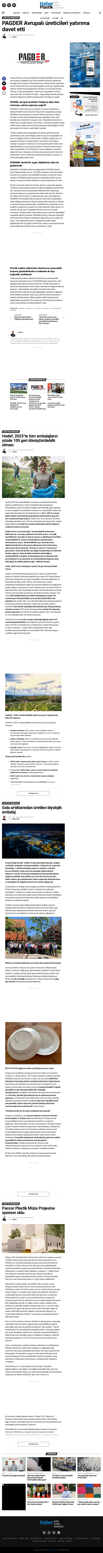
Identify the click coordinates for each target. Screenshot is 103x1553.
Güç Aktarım (95, 1538)
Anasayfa (16, 13)
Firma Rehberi (37, 13)
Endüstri (61, 1541)
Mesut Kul (16, 819)
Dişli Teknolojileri (10, 1538)
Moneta (69, 1541)
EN (62, 18)
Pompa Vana (23, 1538)
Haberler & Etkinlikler (71, 13)
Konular (25, 13)
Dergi (46, 13)
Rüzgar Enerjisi (36, 1538)
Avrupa (21, 308)
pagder (45, 308)
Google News (45, 18)
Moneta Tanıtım (50, 1550)
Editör (15, 37)
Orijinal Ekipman (50, 1538)
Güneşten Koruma (65, 1538)
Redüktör (52, 1541)
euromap (29, 308)
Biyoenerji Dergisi (39, 1541)
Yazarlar (86, 13)
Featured (38, 308)
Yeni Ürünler (56, 13)
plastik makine (55, 308)
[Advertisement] (37, 248)
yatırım (13, 310)
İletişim (55, 18)
